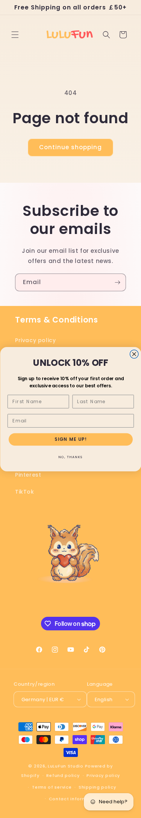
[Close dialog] (134, 354)
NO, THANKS (70, 456)
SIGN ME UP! (70, 439)
